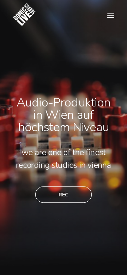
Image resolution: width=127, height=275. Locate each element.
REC (63, 194)
